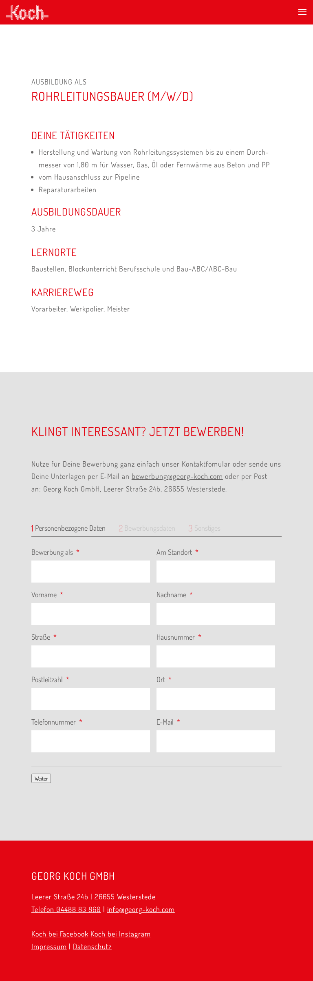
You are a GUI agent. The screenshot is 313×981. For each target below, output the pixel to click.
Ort (164, 679)
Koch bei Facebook (59, 933)
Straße (44, 636)
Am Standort (177, 551)
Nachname (174, 594)
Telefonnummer (56, 721)
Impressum (49, 946)
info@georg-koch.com (141, 909)
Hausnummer (178, 636)
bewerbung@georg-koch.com (177, 476)
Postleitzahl (50, 679)
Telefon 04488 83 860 (66, 909)
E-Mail (168, 721)
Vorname (47, 594)
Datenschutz (92, 946)
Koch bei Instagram (120, 933)
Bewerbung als (55, 551)
